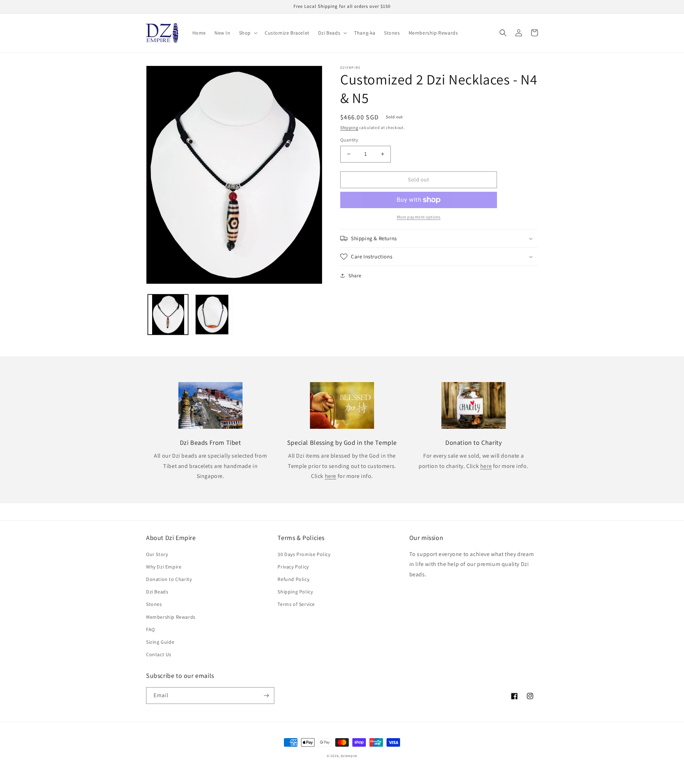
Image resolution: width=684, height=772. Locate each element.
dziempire (349, 755)
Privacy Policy (293, 566)
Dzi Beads (157, 591)
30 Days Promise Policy (304, 554)
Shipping (349, 127)
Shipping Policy (295, 591)
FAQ (150, 629)
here (330, 476)
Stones (154, 604)
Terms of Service (296, 604)
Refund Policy (293, 579)
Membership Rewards (171, 617)
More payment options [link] (419, 217)
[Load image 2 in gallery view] (212, 314)
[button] (247, 32)
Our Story (157, 554)
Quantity (349, 140)
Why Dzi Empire (163, 566)
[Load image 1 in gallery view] (168, 314)
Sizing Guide (160, 642)
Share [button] (355, 275)
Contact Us (158, 654)
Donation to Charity (169, 579)
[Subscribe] (266, 695)
